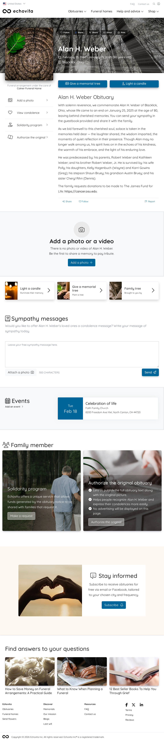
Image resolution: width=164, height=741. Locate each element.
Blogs (46, 718)
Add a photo (80, 262)
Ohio (80, 62)
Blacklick (68, 62)
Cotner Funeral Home (29, 88)
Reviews (129, 719)
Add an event (12, 406)
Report (151, 201)
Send (148, 372)
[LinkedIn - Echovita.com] (141, 705)
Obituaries (75, 11)
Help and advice (128, 11)
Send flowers (9, 718)
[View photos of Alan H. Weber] (29, 53)
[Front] (18, 11)
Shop (152, 11)
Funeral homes (101, 11)
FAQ (132, 4)
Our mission (49, 714)
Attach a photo (18, 372)
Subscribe (111, 605)
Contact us (143, 4)
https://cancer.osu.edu (81, 191)
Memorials (49, 709)
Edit (156, 31)
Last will (47, 723)
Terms (128, 710)
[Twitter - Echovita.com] (133, 705)
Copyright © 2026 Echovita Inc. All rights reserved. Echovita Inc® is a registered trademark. (57, 737)
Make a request (21, 516)
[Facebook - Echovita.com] (126, 705)
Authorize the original (106, 522)
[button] (14, 3)
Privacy (129, 714)
